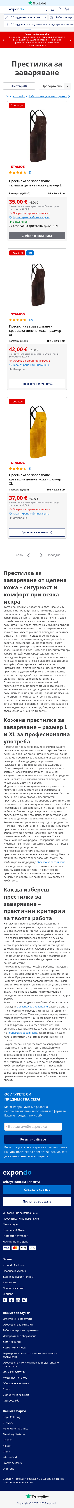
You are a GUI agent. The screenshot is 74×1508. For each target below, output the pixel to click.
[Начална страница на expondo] (7, 96)
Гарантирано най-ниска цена (31, 217)
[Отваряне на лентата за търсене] (45, 9)
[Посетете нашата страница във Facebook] (11, 1301)
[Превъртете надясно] (70, 39)
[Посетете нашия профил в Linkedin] (18, 1301)
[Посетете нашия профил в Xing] (24, 1301)
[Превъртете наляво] (3, 39)
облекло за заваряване (51, 862)
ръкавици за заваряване (32, 1006)
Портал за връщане (37, 1201)
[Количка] (66, 9)
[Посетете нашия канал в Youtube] (5, 1301)
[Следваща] (41, 555)
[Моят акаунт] (59, 9)
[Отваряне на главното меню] (5, 9)
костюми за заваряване (22, 1032)
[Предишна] (28, 555)
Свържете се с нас (37, 1190)
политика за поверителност (35, 1152)
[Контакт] (52, 9)
